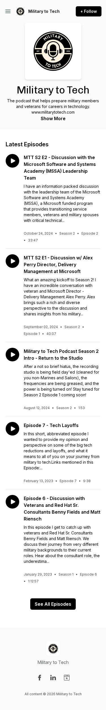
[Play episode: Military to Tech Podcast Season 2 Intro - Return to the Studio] (12, 354)
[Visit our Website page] (67, 677)
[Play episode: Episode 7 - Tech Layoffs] (12, 429)
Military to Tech (44, 11)
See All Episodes (53, 604)
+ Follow (88, 11)
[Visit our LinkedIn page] (53, 677)
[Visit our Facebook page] (39, 677)
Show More (53, 118)
